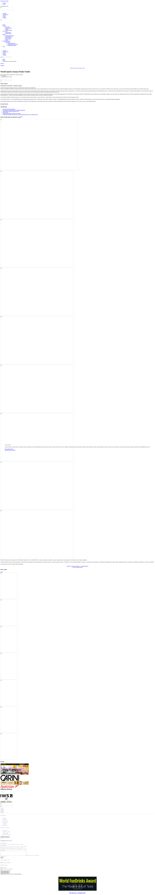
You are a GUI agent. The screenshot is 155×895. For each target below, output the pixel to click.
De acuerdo (7, 448)
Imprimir (13, 450)
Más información (8, 450)
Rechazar (11, 448)
